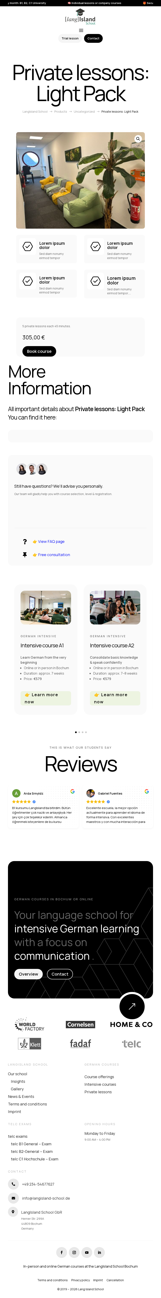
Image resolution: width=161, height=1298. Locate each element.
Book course (39, 351)
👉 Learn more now (41, 698)
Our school (17, 1073)
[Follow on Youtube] (86, 1252)
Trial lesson (70, 38)
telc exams (17, 1136)
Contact (93, 38)
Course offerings (99, 1076)
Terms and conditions (27, 1103)
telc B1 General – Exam (31, 1143)
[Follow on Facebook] (61, 1252)
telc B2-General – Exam (32, 1151)
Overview (28, 974)
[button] (138, 139)
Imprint (14, 1111)
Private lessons (98, 1091)
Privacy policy (80, 1280)
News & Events (21, 1096)
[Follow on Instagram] (74, 1252)
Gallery (17, 1088)
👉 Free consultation (51, 554)
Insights (18, 1081)
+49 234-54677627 (38, 1184)
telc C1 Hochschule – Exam (34, 1158)
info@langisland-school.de (46, 1198)
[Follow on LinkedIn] (99, 1252)
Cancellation (115, 1280)
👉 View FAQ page (49, 541)
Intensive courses (100, 1084)
